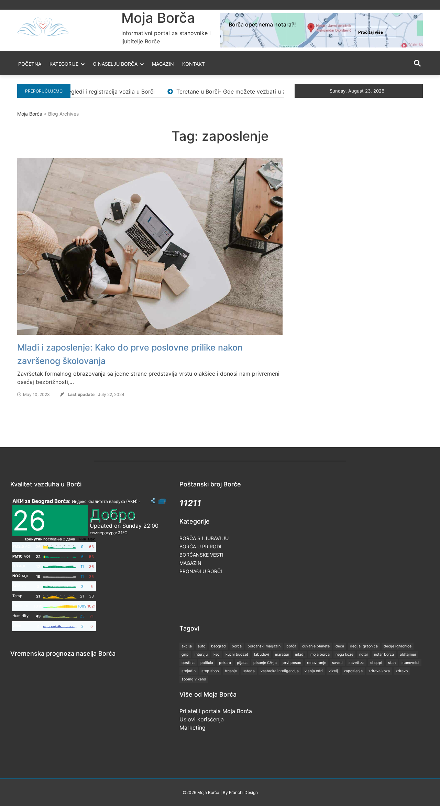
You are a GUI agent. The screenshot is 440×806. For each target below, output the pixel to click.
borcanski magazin (264, 646)
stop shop (210, 671)
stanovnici (410, 662)
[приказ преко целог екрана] (162, 500)
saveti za (356, 662)
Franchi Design (243, 792)
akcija (187, 646)
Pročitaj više (370, 32)
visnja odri (314, 671)
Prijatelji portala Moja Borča (215, 711)
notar (363, 654)
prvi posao (292, 662)
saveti (337, 662)
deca (340, 646)
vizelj (333, 671)
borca (237, 646)
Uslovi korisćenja (201, 719)
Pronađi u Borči (200, 571)
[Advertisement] (304, 598)
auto (201, 646)
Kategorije (64, 64)
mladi (300, 654)
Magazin (163, 64)
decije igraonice (397, 646)
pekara (225, 662)
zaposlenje (353, 671)
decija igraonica (364, 646)
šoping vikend (194, 679)
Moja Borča (158, 17)
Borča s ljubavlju (204, 538)
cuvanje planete (316, 646)
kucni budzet (237, 654)
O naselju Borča (115, 64)
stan (392, 662)
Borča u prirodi (200, 546)
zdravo (402, 671)
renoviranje (316, 662)
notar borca (384, 654)
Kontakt (193, 64)
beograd (218, 646)
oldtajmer (408, 654)
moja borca (320, 654)
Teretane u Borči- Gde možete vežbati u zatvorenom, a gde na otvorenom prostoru (256, 91)
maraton (282, 654)
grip (185, 654)
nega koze (344, 654)
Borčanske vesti (201, 555)
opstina (188, 662)
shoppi (376, 662)
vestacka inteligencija (280, 671)
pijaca (242, 662)
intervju (201, 654)
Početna (29, 64)
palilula (206, 662)
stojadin (189, 671)
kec (216, 654)
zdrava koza (379, 671)
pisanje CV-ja (265, 662)
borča (291, 646)
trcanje (231, 671)
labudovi (261, 654)
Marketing (192, 727)
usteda (249, 671)
